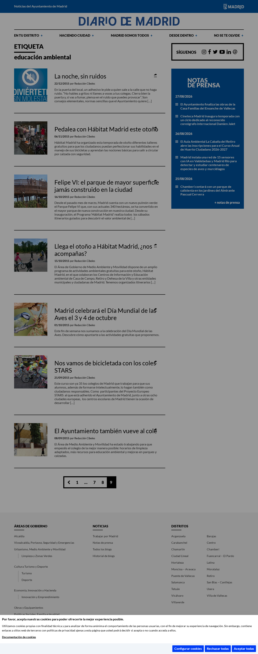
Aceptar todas (244, 648)
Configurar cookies (188, 648)
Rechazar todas (218, 648)
